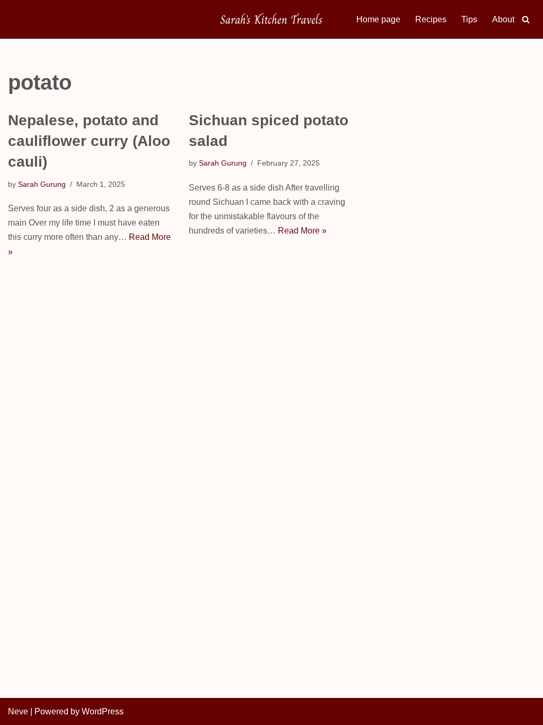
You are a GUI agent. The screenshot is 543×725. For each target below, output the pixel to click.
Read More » (302, 230)
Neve (18, 711)
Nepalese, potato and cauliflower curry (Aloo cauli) (89, 141)
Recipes (430, 19)
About (503, 19)
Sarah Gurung (42, 184)
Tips (469, 19)
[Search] (526, 19)
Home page (378, 19)
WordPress (103, 711)
